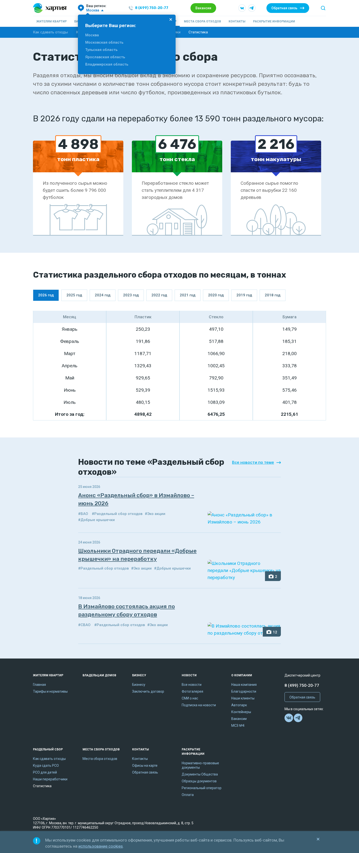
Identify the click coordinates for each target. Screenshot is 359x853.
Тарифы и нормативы (50, 691)
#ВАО (83, 514)
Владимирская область (106, 64)
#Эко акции (155, 514)
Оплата (188, 795)
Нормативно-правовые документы (200, 765)
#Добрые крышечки (96, 520)
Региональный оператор (202, 788)
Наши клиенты (242, 698)
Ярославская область (105, 57)
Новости (189, 675)
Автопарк (239, 705)
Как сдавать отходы (50, 32)
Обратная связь (284, 8)
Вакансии (203, 8)
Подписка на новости (199, 705)
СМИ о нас (190, 698)
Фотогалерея (192, 691)
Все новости (191, 685)
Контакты (237, 21)
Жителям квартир (51, 21)
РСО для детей (45, 772)
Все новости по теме (253, 462)
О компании (241, 675)
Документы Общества (200, 774)
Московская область (104, 42)
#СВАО (84, 625)
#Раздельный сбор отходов (117, 514)
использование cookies (100, 846)
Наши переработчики (50, 779)
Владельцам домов (99, 675)
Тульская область (101, 50)
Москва (92, 35)
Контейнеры (241, 712)
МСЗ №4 (237, 725)
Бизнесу (139, 675)
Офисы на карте (145, 765)
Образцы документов (199, 781)
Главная (39, 685)
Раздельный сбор (48, 749)
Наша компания (244, 685)
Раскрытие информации (274, 21)
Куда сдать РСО (46, 765)
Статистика (198, 32)
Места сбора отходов (202, 21)
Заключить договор (148, 691)
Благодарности (243, 691)
